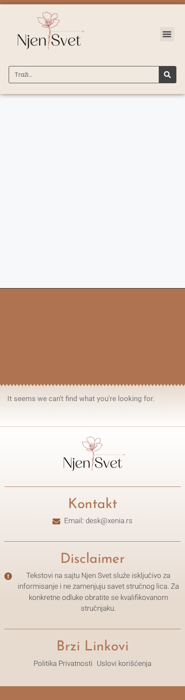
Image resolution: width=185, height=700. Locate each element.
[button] (167, 34)
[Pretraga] (167, 74)
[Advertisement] (92, 191)
